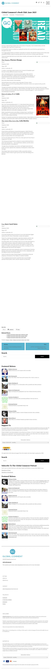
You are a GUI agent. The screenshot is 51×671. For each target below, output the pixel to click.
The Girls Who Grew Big (10, 121)
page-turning (7, 52)
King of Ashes (6, 94)
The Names (5, 60)
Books (7, 340)
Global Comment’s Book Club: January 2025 (17, 336)
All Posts (5, 576)
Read (28, 340)
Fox (3, 224)
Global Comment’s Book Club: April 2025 (16, 337)
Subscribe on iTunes (6, 470)
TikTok (4, 604)
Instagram (5, 602)
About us (5, 578)
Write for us (5, 580)
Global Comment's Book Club (19, 340)
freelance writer (43, 480)
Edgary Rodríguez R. (20, 14)
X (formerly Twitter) (7, 599)
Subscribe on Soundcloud (7, 472)
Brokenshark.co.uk (12, 537)
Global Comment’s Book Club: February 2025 (17, 334)
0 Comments (12, 14)
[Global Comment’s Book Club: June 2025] (25, 30)
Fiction (10, 340)
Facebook (5, 597)
